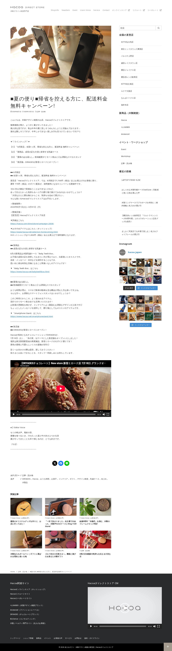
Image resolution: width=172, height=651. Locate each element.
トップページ (15, 638)
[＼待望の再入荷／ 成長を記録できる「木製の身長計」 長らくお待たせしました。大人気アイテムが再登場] (149, 271)
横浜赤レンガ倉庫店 (129, 77)
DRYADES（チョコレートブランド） (25, 614)
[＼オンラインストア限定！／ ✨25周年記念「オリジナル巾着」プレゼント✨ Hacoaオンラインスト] (140, 280)
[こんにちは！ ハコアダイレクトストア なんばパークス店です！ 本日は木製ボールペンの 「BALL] (149, 299)
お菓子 (54, 479)
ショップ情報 (28, 638)
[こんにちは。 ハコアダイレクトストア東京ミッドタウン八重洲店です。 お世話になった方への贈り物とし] (123, 308)
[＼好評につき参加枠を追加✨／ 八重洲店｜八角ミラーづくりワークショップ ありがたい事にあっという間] (140, 271)
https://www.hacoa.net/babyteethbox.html (29, 271)
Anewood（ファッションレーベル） (25, 610)
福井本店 (124, 105)
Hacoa (35, 479)
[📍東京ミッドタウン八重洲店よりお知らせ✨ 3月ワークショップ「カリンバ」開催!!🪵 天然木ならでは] (123, 316)
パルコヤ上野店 (127, 56)
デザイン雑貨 (82, 479)
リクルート (137, 10)
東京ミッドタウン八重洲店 (132, 49)
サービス (68, 638)
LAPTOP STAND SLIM (131, 180)
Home (12, 572)
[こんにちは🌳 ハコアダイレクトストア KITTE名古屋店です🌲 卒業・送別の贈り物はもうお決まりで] (132, 308)
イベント (47, 638)
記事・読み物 (41, 111)
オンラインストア (119, 10)
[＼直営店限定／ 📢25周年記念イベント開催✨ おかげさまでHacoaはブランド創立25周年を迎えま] (149, 280)
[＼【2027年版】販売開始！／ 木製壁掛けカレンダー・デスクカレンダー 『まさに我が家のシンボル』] (123, 263)
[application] (60, 388)
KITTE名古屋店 (127, 84)
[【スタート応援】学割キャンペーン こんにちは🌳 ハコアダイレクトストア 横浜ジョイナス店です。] (149, 316)
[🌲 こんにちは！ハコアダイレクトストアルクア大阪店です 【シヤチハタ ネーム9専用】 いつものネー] (132, 316)
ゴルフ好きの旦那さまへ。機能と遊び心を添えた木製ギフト (60, 555)
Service (96, 10)
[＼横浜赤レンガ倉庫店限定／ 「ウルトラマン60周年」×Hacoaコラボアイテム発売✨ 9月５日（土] (157, 263)
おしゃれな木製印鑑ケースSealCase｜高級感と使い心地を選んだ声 (140, 191)
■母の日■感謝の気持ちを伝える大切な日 (95, 555)
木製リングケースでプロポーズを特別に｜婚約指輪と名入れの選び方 (140, 204)
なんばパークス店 (128, 98)
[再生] (13, 414)
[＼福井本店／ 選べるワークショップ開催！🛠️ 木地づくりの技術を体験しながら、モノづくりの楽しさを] (132, 271)
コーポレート (153, 10)
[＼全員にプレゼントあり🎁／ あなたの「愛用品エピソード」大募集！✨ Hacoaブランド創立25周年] (123, 280)
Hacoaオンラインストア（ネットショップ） (28, 589)
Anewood (125, 134)
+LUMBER (125, 127)
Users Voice (85, 10)
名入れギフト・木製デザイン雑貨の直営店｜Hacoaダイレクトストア (89, 647)
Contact (106, 10)
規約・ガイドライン (92, 638)
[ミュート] (104, 414)
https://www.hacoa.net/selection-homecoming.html (34, 232)
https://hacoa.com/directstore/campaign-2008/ (32, 223)
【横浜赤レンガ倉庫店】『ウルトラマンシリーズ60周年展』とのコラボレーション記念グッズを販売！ (140, 218)
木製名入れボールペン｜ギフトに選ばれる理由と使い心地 (25, 555)
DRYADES (26, 479)
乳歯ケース (94, 479)
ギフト (72, 479)
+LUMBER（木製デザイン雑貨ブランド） (27, 605)
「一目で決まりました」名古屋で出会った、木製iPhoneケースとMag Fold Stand (61, 523)
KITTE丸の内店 (127, 42)
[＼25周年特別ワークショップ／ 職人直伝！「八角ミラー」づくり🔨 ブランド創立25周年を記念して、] (132, 263)
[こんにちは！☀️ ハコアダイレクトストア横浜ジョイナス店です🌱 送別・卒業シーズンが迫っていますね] (149, 308)
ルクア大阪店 (126, 91)
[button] (125, 608)
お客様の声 (58, 638)
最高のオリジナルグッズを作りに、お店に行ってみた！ (25, 522)
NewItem (66, 10)
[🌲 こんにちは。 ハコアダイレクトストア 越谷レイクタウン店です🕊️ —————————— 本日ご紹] (140, 308)
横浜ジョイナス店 (128, 70)
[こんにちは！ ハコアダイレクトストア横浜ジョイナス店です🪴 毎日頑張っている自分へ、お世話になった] (140, 299)
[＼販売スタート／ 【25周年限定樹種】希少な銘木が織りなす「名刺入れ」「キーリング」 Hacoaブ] (132, 280)
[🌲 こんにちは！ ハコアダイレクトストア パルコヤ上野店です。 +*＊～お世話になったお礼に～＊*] (157, 316)
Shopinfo (55, 10)
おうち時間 (44, 479)
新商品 (38, 638)
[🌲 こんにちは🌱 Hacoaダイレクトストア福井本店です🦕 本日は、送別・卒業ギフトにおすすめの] (157, 308)
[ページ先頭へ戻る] (168, 647)
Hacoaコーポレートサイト (21, 598)
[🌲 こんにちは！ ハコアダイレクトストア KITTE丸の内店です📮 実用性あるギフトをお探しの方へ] (132, 299)
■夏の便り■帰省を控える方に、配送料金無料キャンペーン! (50, 572)
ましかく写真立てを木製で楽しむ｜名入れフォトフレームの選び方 (140, 232)
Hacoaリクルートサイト (20, 594)
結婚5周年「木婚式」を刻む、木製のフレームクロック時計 (95, 522)
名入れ (104, 479)
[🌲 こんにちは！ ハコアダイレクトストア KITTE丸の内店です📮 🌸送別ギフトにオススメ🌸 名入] (140, 316)
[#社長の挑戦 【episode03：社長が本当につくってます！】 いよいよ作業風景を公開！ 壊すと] (149, 263)
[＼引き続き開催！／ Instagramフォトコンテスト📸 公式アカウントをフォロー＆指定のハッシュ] (157, 271)
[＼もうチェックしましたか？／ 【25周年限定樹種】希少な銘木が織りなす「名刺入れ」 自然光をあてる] (140, 263)
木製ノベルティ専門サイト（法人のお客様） (28, 623)
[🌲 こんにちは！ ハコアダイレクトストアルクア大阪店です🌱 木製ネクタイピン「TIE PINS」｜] (123, 299)
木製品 (25, 482)
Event (75, 10)
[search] (158, 28)
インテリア (63, 479)
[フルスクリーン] (108, 414)
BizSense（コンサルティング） (23, 619)
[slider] (122, 626)
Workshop (125, 156)
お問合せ (78, 638)
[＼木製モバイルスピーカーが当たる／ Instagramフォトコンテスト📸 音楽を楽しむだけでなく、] (123, 271)
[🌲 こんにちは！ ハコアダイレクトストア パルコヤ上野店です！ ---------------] (157, 299)
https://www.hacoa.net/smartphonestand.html (31, 316)
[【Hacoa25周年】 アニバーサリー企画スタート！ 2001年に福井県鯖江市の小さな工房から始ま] (157, 280)
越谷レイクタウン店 (129, 63)
